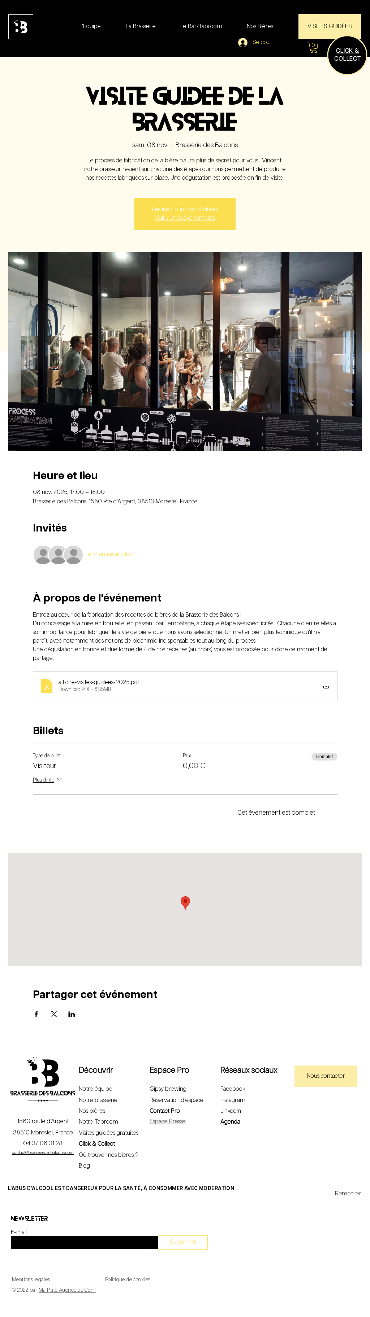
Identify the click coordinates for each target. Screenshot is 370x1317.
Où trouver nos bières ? (108, 1155)
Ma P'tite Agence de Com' (67, 1290)
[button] (313, 48)
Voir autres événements (185, 218)
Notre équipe (95, 1089)
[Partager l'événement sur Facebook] (36, 1014)
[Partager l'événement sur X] (54, 1014)
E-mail (19, 1232)
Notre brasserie (98, 1100)
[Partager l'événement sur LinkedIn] (71, 1014)
